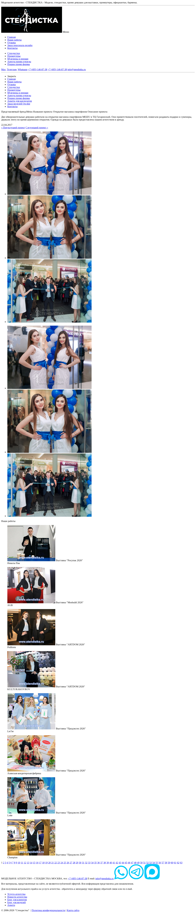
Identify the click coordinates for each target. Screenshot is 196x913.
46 (129, 862)
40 (110, 862)
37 (101, 862)
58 (166, 862)
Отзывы (11, 42)
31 (83, 862)
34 (92, 862)
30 (80, 862)
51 (144, 862)
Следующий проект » (37, 127)
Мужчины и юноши (17, 58)
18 (43, 862)
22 (55, 862)
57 (163, 862)
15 (34, 862)
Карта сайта (73, 910)
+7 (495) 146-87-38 (37, 69)
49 (138, 862)
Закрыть (11, 76)
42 (117, 862)
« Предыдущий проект (13, 127)
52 (147, 862)
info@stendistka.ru (77, 69)
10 (19, 862)
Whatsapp (22, 69)
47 (132, 862)
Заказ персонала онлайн (19, 45)
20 (49, 862)
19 (46, 862)
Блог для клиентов (17, 899)
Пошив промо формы (18, 64)
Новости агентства (17, 897)
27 (71, 862)
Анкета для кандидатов (19, 101)
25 (65, 862)
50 (141, 862)
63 (181, 862)
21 (52, 862)
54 (153, 862)
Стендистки (13, 53)
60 (172, 862)
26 (68, 862)
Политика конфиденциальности (48, 910)
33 (89, 862)
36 (98, 862)
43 (120, 862)
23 (58, 862)
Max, (3, 69)
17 (40, 862)
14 (31, 862)
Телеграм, (12, 69)
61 (175, 862)
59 (169, 862)
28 (74, 862)
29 (77, 862)
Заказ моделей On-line (18, 103)
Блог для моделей (16, 902)
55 (156, 862)
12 (25, 862)
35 (95, 862)
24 (61, 862)
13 (28, 862)
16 (37, 862)
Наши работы (14, 40)
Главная (11, 37)
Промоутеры (14, 56)
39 (107, 862)
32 (86, 862)
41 (114, 862)
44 (123, 862)
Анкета (11, 905)
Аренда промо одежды (19, 61)
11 (22, 862)
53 (150, 862)
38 (104, 862)
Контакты (12, 48)
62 (178, 862)
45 (126, 862)
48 (135, 862)
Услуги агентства (16, 894)
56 (159, 862)
